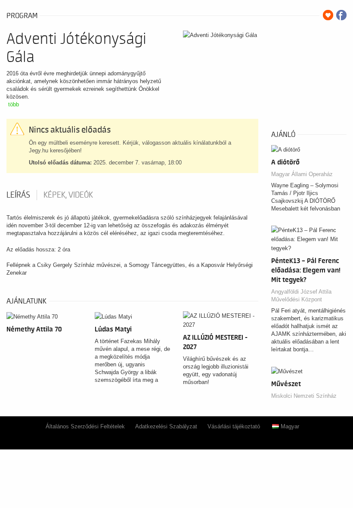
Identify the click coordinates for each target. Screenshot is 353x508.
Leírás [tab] (18, 195)
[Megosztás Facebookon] (341, 15)
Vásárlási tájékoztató (233, 426)
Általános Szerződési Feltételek (85, 426)
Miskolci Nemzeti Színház (304, 396)
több (13, 104)
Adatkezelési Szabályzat (166, 426)
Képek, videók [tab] (68, 195)
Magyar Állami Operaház (302, 174)
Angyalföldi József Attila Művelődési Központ (301, 295)
